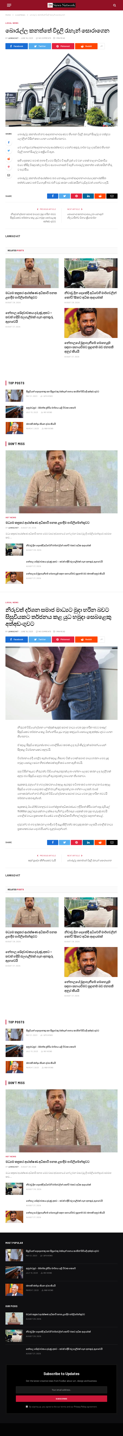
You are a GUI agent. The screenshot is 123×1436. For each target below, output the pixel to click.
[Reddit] (8, 159)
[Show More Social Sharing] (101, 46)
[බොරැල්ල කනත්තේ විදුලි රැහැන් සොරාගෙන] (61, 89)
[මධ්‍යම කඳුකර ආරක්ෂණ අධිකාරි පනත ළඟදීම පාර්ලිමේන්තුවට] (32, 273)
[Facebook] (8, 142)
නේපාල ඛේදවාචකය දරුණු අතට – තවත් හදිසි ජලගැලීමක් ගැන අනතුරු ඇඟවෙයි (29, 317)
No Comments (45, 38)
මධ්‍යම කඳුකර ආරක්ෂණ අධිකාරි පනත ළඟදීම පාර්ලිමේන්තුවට (31, 295)
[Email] (8, 175)
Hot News (11, 517)
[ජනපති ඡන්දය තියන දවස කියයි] (14, 428)
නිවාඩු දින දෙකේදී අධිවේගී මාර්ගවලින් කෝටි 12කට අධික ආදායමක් (90, 295)
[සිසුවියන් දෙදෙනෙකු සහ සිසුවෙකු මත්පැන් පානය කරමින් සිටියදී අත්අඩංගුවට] (14, 396)
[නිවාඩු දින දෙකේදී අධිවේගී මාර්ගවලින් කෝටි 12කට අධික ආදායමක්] (91, 273)
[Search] (114, 5)
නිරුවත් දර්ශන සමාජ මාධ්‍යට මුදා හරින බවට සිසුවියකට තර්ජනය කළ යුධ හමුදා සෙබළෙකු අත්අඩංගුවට (33, 218)
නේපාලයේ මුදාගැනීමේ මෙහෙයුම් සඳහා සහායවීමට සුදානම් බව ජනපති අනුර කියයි (89, 347)
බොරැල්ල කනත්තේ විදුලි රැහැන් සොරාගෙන (89, 860)
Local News (11, 23)
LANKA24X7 (13, 38)
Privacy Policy (80, 1406)
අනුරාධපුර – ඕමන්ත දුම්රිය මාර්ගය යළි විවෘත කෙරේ (51, 407)
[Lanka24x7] (62, 5)
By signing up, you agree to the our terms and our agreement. (63, 1406)
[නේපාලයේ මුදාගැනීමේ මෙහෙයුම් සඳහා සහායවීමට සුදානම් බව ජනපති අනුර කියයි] (91, 323)
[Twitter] (8, 150)
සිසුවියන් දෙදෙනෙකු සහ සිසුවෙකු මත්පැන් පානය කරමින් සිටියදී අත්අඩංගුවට (62, 391)
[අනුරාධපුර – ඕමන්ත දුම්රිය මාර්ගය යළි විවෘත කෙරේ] (14, 412)
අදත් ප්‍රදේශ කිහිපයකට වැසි (42, 860)
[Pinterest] (8, 167)
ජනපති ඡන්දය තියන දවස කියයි (41, 423)
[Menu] (9, 5)
